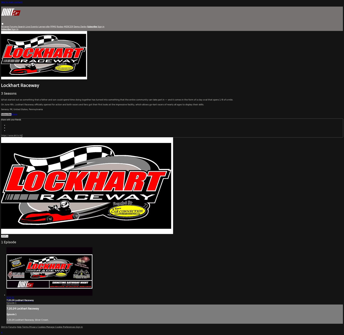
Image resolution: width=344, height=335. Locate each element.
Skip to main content (11, 2)
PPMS (53, 27)
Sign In (14, 29)
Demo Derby (80, 27)
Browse (5, 27)
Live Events (32, 27)
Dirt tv (4, 327)
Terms (25, 327)
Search (22, 27)
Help (19, 327)
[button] (2, 24)
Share (14, 114)
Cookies (41, 327)
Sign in (101, 27)
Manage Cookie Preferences (61, 327)
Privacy (33, 327)
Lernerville (44, 27)
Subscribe (6, 114)
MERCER (68, 27)
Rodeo (60, 27)
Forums (14, 27)
